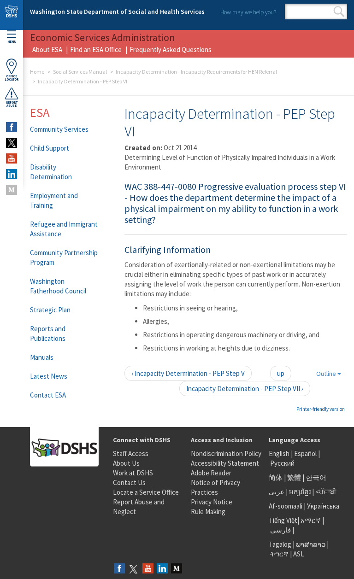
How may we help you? (248, 12)
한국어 (316, 477)
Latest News (48, 376)
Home (37, 71)
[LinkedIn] (162, 569)
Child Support (49, 148)
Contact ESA (48, 395)
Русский (282, 463)
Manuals (41, 357)
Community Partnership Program (64, 257)
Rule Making (208, 511)
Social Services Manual (80, 71)
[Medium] (176, 569)
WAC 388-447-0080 (160, 186)
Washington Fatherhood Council (58, 286)
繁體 (294, 477)
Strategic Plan (50, 309)
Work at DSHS (133, 472)
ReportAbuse (12, 104)
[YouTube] (148, 569)
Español (305, 453)
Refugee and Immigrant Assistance (64, 229)
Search (339, 11)
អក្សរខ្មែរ (300, 491)
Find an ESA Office (96, 49)
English (280, 453)
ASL (298, 554)
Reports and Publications (47, 333)
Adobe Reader (211, 472)
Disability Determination (51, 172)
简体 (276, 477)
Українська (323, 506)
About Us (126, 463)
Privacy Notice (211, 501)
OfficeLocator (11, 78)
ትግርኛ (279, 554)
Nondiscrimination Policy (226, 453)
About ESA (47, 49)
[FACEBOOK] (11, 127)
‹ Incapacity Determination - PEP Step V (188, 373)
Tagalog (280, 544)
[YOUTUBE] (11, 158)
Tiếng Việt (283, 520)
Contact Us (129, 482)
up (280, 373)
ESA (40, 112)
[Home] (11, 15)
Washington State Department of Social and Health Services (117, 11)
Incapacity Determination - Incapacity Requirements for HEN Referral (196, 71)
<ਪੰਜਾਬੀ (325, 491)
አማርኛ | (312, 520)
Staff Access (130, 453)
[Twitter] (133, 569)
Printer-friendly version (320, 409)
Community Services (59, 129)
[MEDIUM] (11, 190)
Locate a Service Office (146, 492)
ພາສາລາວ (310, 544)
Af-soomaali (285, 506)
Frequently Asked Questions (171, 49)
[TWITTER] (11, 143)
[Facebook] (119, 569)
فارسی (280, 530)
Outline (326, 373)
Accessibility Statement (225, 463)
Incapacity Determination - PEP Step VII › (244, 388)
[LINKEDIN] (11, 174)
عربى (276, 491)
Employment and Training (54, 200)
